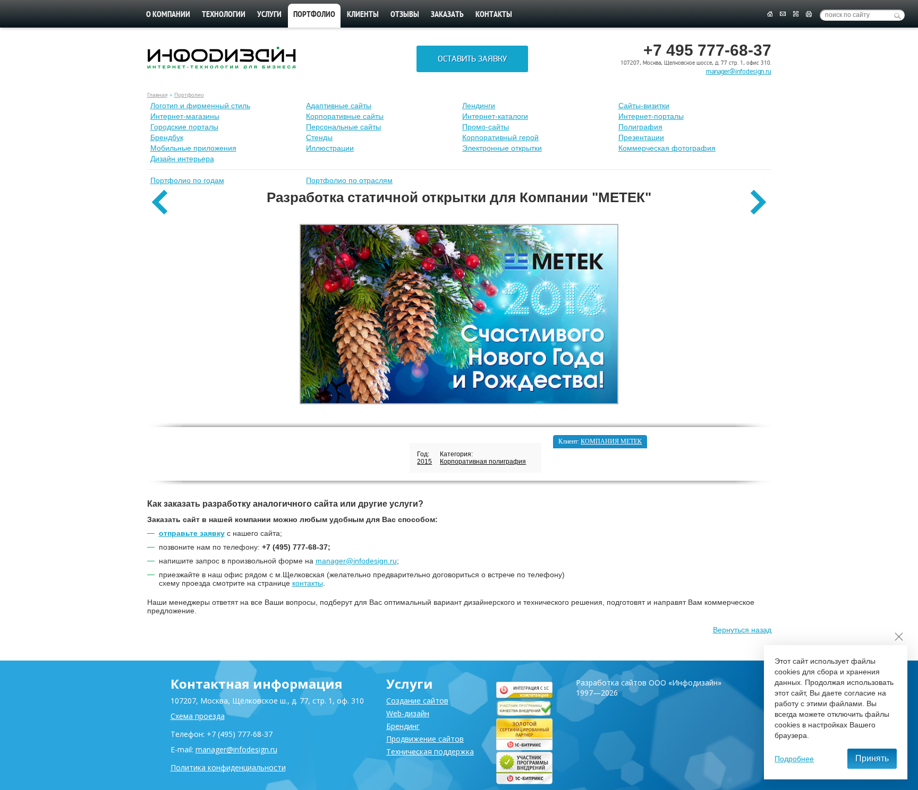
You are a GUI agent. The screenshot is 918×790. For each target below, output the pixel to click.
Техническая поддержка (430, 751)
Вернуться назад (742, 630)
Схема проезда (198, 716)
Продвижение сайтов (425, 739)
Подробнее (794, 758)
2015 (424, 461)
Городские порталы (184, 127)
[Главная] (769, 14)
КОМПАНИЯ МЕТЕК (611, 441)
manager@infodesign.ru (738, 71)
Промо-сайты (485, 127)
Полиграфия (640, 127)
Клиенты (363, 15)
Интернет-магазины (184, 116)
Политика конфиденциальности (228, 767)
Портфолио (189, 95)
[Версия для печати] (809, 14)
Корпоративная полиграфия (483, 461)
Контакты (493, 15)
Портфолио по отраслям (349, 180)
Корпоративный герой (500, 137)
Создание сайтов (417, 701)
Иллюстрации (330, 148)
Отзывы (404, 15)
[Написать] (783, 14)
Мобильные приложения (193, 148)
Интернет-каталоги (495, 116)
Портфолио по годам (187, 180)
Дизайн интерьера (182, 158)
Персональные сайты (343, 127)
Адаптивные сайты (338, 105)
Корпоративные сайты (345, 116)
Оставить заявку (472, 59)
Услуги (269, 15)
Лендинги (478, 105)
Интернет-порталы (651, 116)
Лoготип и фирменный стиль (200, 105)
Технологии (223, 15)
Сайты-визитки (643, 105)
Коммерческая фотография (667, 148)
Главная (157, 95)
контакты (307, 583)
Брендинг (403, 726)
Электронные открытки (502, 148)
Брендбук (166, 137)
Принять (872, 758)
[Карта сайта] (795, 14)
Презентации (641, 137)
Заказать (447, 15)
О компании (168, 15)
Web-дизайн (407, 713)
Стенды (319, 137)
